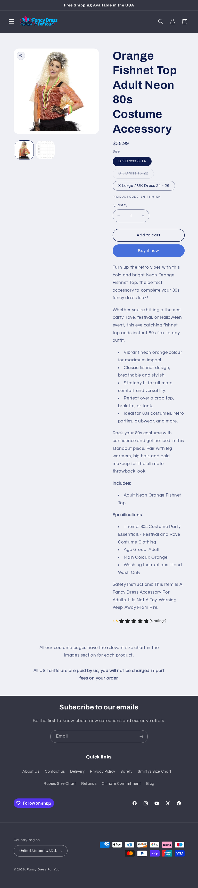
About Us (30, 771)
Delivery (77, 771)
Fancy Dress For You (43, 869)
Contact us (55, 771)
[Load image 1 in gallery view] (24, 150)
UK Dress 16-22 (136, 174)
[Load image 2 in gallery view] (45, 150)
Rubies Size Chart (60, 784)
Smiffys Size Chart (154, 771)
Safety (126, 771)
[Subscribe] (141, 736)
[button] (11, 22)
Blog (150, 784)
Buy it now (148, 251)
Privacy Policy (102, 771)
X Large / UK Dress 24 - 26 (143, 186)
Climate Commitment (121, 784)
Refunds (88, 784)
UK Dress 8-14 (132, 161)
